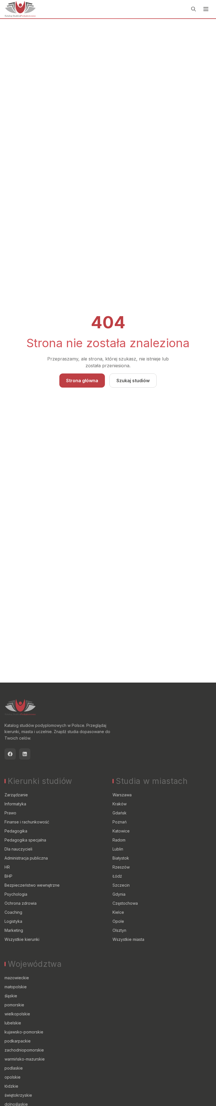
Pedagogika (15, 831)
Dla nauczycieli (18, 849)
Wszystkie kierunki (21, 939)
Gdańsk (119, 812)
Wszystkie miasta (128, 939)
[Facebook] (10, 754)
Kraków (119, 803)
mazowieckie (16, 977)
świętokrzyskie (18, 1095)
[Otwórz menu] (206, 9)
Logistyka (13, 921)
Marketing (13, 930)
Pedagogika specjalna (25, 840)
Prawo (10, 812)
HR (7, 867)
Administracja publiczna (26, 858)
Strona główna (82, 380)
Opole (118, 921)
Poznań (119, 821)
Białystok (120, 858)
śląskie (10, 995)
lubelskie (12, 1022)
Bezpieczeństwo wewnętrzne (32, 885)
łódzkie (11, 1086)
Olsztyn (119, 930)
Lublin (117, 849)
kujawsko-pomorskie (23, 1032)
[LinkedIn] (24, 754)
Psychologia (15, 894)
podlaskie (13, 1068)
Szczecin (121, 885)
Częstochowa (125, 903)
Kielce (118, 912)
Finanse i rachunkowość (26, 821)
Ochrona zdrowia (20, 903)
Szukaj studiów (133, 380)
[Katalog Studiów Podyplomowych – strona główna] (20, 9)
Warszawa (122, 794)
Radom (118, 840)
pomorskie (14, 1004)
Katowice (121, 831)
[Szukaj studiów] (193, 9)
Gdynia (118, 894)
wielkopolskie (17, 1013)
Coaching (13, 912)
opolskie (12, 1077)
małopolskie (15, 986)
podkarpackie (17, 1041)
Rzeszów (121, 867)
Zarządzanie (16, 794)
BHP (8, 876)
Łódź (117, 876)
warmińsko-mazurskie (24, 1059)
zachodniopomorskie (24, 1050)
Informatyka (15, 803)
